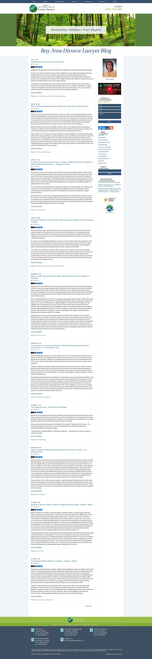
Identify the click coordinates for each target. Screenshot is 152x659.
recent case (57, 122)
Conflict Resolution (104, 142)
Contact (115, 1)
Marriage (44, 439)
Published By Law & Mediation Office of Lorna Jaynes (113, 8)
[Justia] (108, 128)
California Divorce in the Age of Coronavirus (47, 62)
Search (110, 173)
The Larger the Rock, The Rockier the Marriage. (49, 407)
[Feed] (111, 128)
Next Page (88, 606)
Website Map (86, 624)
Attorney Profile (59, 1)
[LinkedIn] (104, 128)
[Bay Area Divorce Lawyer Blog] (76, 51)
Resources (102, 1)
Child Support (48, 152)
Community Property (40, 210)
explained (60, 357)
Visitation (51, 599)
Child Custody (39, 152)
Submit (110, 121)
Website (45, 1)
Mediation (42, 96)
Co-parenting (102, 154)
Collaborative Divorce (104, 149)
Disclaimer (69, 624)
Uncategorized (62, 96)
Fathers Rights (102, 156)
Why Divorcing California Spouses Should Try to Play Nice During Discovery (59, 106)
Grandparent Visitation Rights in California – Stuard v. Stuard (54, 561)
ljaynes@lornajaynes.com (76, 640)
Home (34, 1)
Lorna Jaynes (110, 79)
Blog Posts (95, 624)
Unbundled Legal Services (51, 96)
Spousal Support (39, 551)
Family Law (74, 1)
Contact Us (77, 624)
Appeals (38, 494)
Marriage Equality (103, 158)
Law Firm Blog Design (114, 654)
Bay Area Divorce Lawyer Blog (42, 8)
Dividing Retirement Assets (52, 266)
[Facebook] (100, 128)
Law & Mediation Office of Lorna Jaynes (51, 654)
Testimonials (88, 1)
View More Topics (102, 163)
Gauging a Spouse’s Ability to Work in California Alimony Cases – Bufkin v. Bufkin (61, 504)
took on (88, 294)
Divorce (37, 96)
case (44, 467)
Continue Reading (36, 92)
